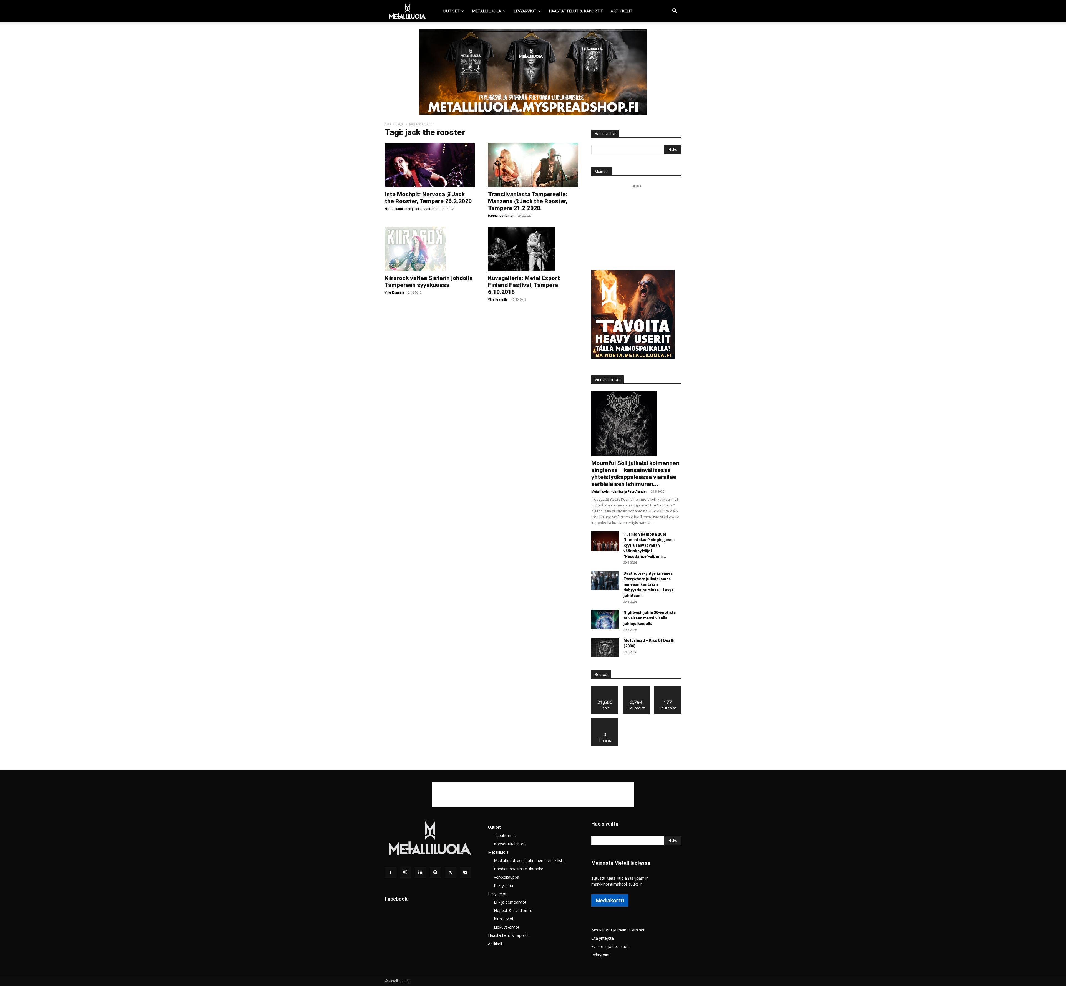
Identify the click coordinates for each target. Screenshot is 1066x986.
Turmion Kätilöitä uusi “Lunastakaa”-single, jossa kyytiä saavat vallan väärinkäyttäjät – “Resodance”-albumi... (649, 545)
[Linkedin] (420, 872)
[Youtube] (465, 872)
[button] (674, 11)
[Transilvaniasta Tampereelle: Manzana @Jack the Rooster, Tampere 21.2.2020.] (533, 165)
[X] (450, 872)
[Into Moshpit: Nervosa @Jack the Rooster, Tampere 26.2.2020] (430, 165)
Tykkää (605, 688)
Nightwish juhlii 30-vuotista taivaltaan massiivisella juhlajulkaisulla (649, 618)
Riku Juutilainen (426, 208)
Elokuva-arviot (506, 927)
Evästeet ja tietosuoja (611, 946)
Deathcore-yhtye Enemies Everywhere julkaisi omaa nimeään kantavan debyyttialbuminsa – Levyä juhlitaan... (648, 584)
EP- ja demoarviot (510, 902)
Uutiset (451, 11)
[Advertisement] (636, 223)
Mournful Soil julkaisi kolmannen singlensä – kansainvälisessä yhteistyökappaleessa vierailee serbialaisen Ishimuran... (635, 473)
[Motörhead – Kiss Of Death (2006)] (605, 647)
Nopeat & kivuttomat (513, 910)
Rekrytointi (503, 885)
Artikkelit (621, 11)
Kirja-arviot (504, 918)
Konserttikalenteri (510, 843)
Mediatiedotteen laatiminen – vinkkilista (529, 860)
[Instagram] (405, 872)
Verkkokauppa (506, 877)
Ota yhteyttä (602, 938)
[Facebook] (390, 872)
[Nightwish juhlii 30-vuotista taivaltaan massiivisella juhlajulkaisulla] (605, 619)
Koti (388, 124)
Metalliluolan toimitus (607, 491)
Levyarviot (525, 11)
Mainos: (602, 171)
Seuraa (636, 688)
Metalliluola (486, 11)
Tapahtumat (505, 835)
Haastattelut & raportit (576, 11)
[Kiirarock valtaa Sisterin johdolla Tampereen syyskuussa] (430, 249)
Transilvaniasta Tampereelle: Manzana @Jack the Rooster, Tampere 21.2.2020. (527, 201)
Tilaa (605, 720)
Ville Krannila (394, 292)
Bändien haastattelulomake (518, 868)
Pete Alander (637, 491)
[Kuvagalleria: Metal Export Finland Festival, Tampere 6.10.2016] (533, 249)
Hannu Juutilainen (398, 208)
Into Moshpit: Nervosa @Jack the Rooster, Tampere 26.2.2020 (428, 198)
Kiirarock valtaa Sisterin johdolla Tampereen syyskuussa (429, 281)
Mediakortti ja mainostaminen (618, 929)
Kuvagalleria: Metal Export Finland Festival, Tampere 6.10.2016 (524, 285)
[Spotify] (435, 872)
